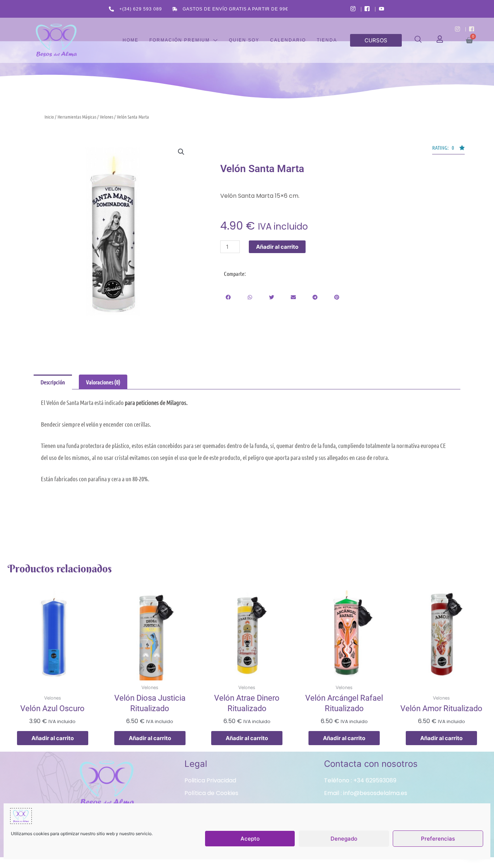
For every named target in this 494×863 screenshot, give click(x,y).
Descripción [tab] (53, 382)
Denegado (344, 838)
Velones (106, 117)
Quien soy (244, 40)
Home (131, 40)
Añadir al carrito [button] (52, 738)
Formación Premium (179, 40)
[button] (418, 40)
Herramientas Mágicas (77, 117)
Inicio (49, 117)
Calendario (288, 40)
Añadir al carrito (277, 246)
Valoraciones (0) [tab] (103, 382)
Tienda (327, 40)
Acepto (250, 838)
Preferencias (438, 838)
